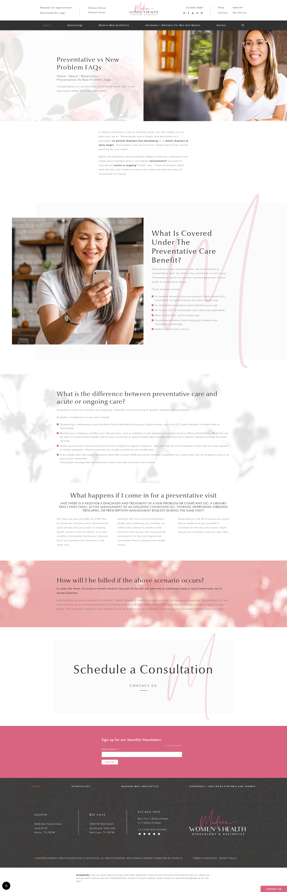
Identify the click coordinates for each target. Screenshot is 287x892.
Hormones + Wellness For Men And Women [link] (172, 25)
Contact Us (143, 686)
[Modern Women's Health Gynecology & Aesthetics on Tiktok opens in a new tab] (197, 13)
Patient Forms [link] (97, 12)
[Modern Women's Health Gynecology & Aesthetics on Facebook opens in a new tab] (188, 13)
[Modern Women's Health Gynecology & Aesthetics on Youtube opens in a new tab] (193, 13)
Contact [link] (223, 13)
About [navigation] (73, 76)
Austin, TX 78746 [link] (48, 823)
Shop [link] (221, 7)
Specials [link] (238, 7)
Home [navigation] (61, 76)
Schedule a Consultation (143, 669)
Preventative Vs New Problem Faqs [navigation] (84, 79)
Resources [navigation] (89, 76)
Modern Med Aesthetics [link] (114, 25)
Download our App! (53, 13)
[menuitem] (184, 13)
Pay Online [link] (240, 13)
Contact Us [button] (273, 889)
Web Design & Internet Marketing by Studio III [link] (155, 858)
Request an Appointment (56, 7)
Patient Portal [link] (97, 8)
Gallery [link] (221, 25)
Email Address (110, 749)
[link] (194, 8)
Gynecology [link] (75, 25)
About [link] (47, 25)
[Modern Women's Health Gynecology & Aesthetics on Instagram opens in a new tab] (184, 13)
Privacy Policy (228, 858)
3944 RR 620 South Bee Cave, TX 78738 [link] (102, 823)
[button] (6, 886)
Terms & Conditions (205, 858)
